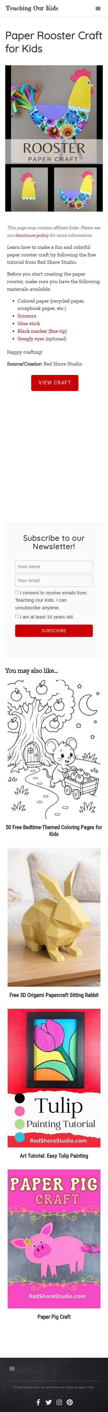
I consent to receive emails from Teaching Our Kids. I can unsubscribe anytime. (51, 600)
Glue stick (29, 323)
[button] (98, 8)
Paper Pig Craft (54, 1317)
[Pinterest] (70, 1402)
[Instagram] (59, 1402)
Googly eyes (31, 338)
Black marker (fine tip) (42, 331)
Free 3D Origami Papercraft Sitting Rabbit (54, 995)
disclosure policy (31, 235)
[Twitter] (49, 1402)
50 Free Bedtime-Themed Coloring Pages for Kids (54, 830)
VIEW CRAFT (55, 383)
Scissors (27, 316)
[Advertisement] (54, 452)
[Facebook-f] (38, 1402)
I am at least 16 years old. (47, 617)
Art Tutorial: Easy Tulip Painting (54, 1156)
